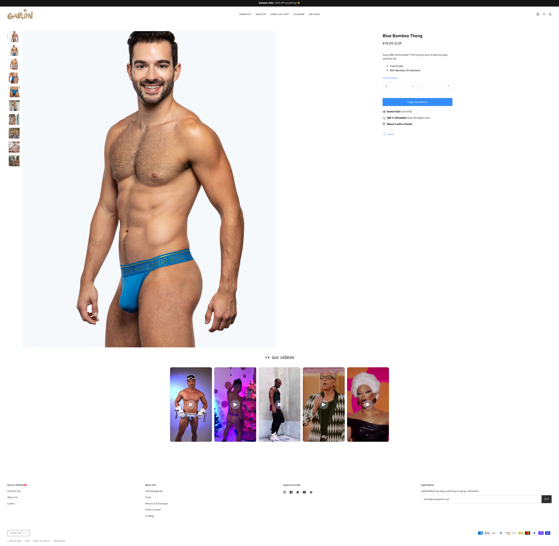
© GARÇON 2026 (14, 541)
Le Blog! (149, 516)
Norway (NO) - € (17, 533)
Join (546, 499)
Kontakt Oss (14, 491)
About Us (12, 497)
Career (11, 503)
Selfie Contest (153, 510)
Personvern (59, 541)
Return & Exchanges (156, 503)
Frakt (148, 497)
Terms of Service (41, 541)
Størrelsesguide (390, 78)
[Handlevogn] (550, 14)
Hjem (27, 541)
